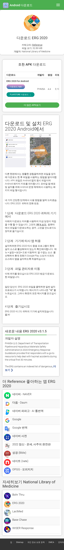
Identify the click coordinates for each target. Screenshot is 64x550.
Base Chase (19, 519)
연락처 (61, 542)
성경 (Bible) (19, 452)
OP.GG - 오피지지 (22, 469)
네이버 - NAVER (22, 394)
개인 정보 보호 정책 (36, 542)
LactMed (17, 511)
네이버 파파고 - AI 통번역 (27, 411)
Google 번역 (19, 427)
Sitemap (19, 542)
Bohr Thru (18, 494)
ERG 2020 (18, 503)
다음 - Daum (19, 402)
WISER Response (23, 528)
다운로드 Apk (16, 87)
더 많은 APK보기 (32, 105)
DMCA (51, 542)
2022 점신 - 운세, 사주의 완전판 (31, 444)
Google (16, 419)
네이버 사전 (19, 436)
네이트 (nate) (20, 461)
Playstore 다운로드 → (20, 94)
